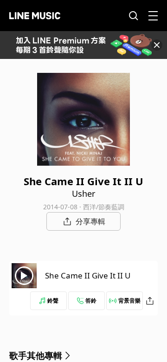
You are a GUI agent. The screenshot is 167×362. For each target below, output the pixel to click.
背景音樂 (129, 300)
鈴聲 (52, 300)
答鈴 (90, 300)
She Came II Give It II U (87, 275)
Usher (83, 193)
